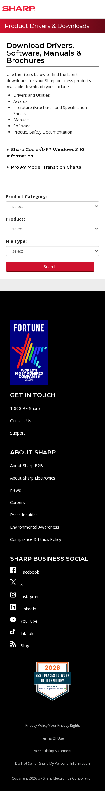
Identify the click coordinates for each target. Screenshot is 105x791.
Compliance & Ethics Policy (35, 539)
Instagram (30, 596)
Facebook (29, 572)
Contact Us (20, 420)
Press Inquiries (24, 514)
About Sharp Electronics (32, 478)
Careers (17, 502)
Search (50, 266)
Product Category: (26, 196)
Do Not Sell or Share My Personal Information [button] (52, 763)
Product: (15, 219)
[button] (99, 9)
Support (17, 433)
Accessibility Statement (52, 750)
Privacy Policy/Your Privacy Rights (52, 725)
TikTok (26, 633)
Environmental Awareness (34, 527)
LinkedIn (28, 609)
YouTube (28, 621)
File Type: (16, 241)
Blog (24, 645)
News (15, 490)
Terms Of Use (52, 738)
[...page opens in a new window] (29, 352)
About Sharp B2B (26, 465)
